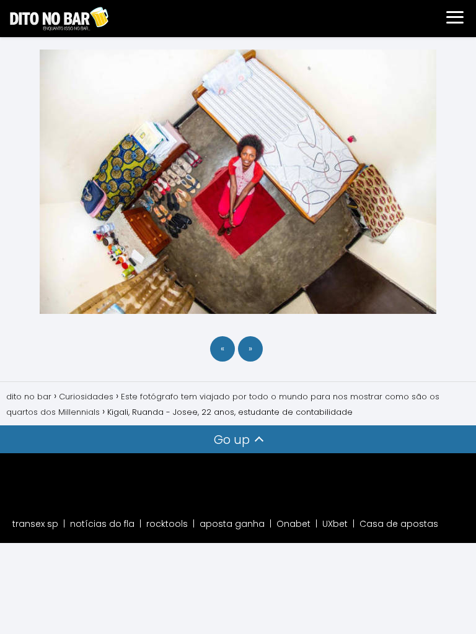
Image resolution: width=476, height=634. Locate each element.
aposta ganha (232, 524)
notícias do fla (102, 524)
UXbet (335, 524)
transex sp (35, 524)
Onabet (293, 524)
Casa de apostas (398, 524)
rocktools (167, 524)
